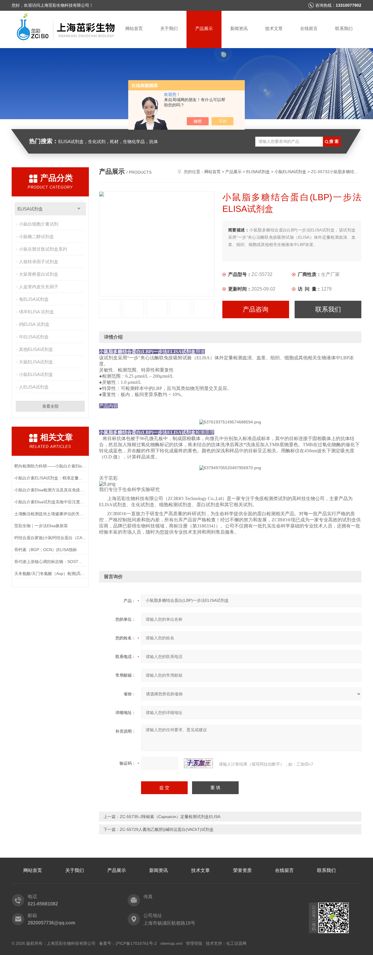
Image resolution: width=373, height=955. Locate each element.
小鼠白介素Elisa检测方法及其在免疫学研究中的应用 (50, 490)
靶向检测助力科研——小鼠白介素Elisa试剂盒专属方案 (50, 466)
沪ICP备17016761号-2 (136, 943)
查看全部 (50, 406)
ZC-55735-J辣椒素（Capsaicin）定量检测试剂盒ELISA (170, 816)
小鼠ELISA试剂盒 (36, 374)
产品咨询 (255, 309)
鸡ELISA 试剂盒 (34, 324)
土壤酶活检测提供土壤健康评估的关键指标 (50, 513)
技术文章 (274, 28)
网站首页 (134, 28)
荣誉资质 (242, 870)
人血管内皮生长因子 (38, 286)
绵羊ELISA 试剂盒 (36, 311)
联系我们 (344, 28)
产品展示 (204, 28)
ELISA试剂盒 (30, 208)
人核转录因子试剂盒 (38, 261)
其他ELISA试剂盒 (36, 349)
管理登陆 (194, 943)
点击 (79, 208)
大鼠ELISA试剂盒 (36, 361)
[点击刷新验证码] (198, 763)
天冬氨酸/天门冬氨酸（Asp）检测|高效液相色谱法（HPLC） (50, 573)
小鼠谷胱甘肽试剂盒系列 (43, 249)
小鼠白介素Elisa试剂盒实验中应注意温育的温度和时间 (50, 502)
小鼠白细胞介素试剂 (38, 223)
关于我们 (169, 28)
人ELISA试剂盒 (34, 386)
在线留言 (309, 28)
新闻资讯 (239, 28)
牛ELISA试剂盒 (34, 336)
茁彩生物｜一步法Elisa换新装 (41, 525)
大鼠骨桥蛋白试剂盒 (38, 274)
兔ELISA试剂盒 (34, 299)
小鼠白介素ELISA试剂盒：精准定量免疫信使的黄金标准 (50, 478)
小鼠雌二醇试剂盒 (36, 236)
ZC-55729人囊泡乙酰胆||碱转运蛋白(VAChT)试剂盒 (167, 829)
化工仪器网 (236, 943)
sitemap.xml (171, 943)
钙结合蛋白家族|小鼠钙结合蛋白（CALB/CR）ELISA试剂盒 (50, 537)
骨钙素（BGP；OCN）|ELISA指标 (45, 549)
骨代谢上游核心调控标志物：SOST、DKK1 (50, 561)
